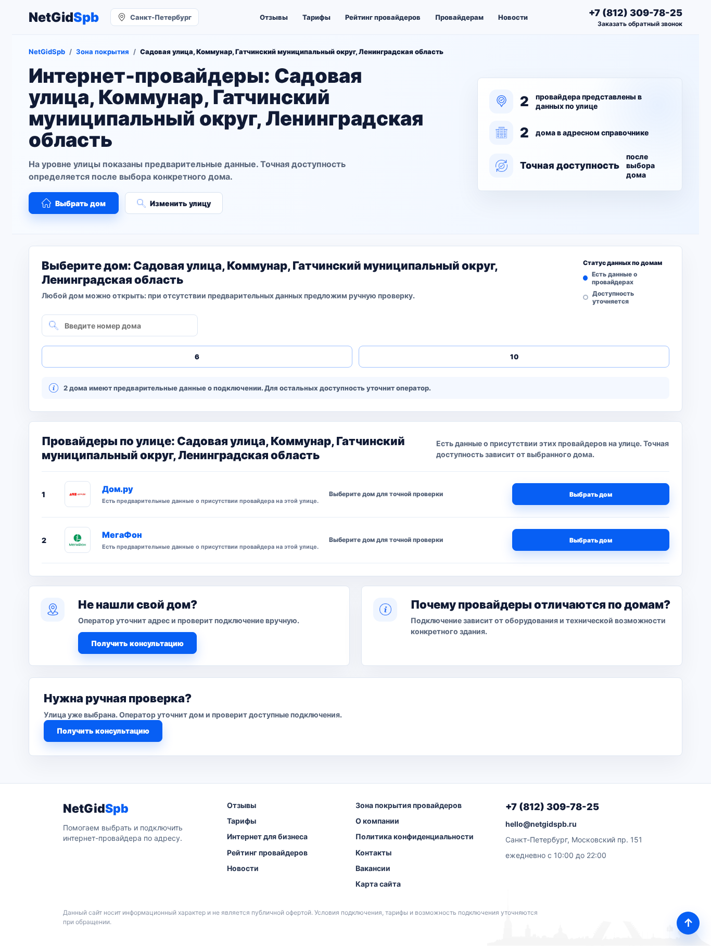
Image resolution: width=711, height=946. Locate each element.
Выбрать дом (80, 203)
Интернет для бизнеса (267, 836)
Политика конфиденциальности (414, 836)
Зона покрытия (102, 51)
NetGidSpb (47, 51)
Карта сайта (378, 883)
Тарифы (316, 17)
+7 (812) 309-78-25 (552, 806)
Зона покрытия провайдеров (408, 805)
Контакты (373, 852)
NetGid (64, 17)
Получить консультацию (137, 643)
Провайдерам (459, 17)
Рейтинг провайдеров (383, 17)
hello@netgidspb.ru (541, 823)
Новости (513, 17)
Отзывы (274, 17)
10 (514, 356)
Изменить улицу (180, 203)
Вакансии (372, 868)
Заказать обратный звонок (640, 24)
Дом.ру (117, 489)
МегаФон (122, 534)
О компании (377, 820)
